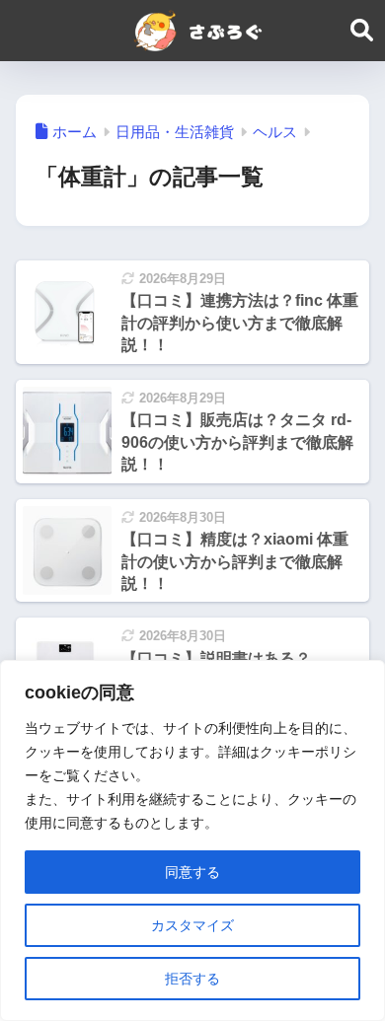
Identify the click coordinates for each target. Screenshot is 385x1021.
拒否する (192, 978)
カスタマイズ (192, 925)
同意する (192, 872)
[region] (192, 840)
